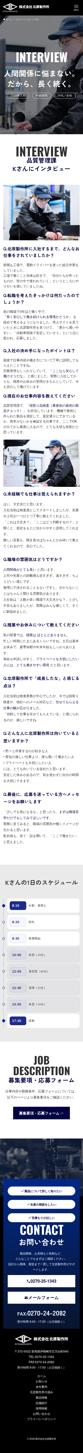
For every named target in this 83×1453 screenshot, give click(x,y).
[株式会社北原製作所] (26, 8)
